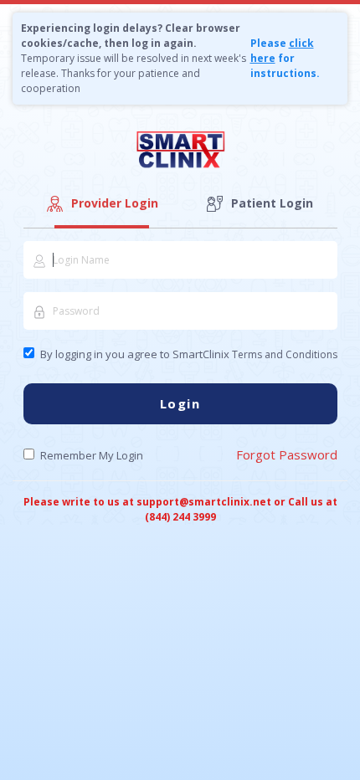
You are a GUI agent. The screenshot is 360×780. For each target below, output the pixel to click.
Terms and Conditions (284, 354)
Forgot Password (286, 454)
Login (180, 403)
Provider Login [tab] (114, 203)
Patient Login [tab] (272, 203)
